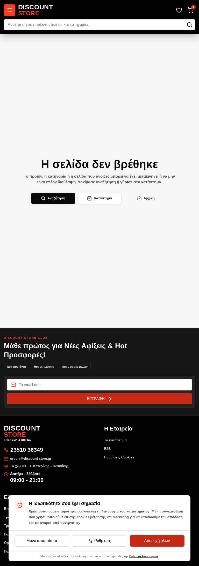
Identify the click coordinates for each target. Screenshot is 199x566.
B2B (107, 449)
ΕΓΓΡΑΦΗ (96, 399)
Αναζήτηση (56, 198)
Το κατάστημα (115, 440)
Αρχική (149, 198)
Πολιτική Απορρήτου (143, 556)
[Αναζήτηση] (189, 24)
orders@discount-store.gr (30, 459)
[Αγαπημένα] (179, 10)
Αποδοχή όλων (157, 541)
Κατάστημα (103, 198)
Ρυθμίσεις (102, 541)
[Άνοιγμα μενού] (9, 10)
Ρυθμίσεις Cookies (119, 457)
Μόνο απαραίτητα (41, 541)
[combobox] (99, 25)
